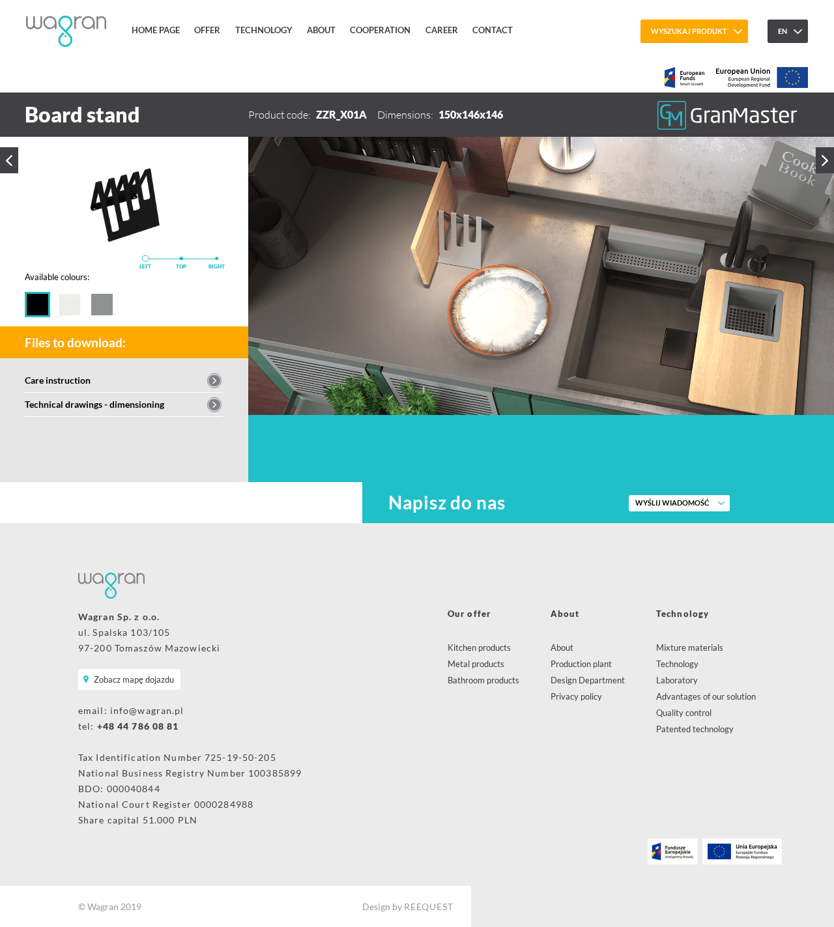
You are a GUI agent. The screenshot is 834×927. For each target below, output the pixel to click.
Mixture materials (689, 647)
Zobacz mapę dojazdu (134, 679)
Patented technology (695, 729)
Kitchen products (479, 647)
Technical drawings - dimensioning (94, 404)
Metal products (476, 664)
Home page (156, 30)
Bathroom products (483, 680)
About (321, 30)
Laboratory (677, 680)
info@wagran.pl (147, 710)
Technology (264, 30)
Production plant (581, 664)
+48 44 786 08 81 (138, 726)
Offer (207, 30)
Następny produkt (825, 160)
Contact (492, 30)
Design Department (588, 680)
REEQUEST (428, 906)
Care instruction (58, 380)
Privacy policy (576, 696)
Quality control (684, 712)
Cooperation (380, 30)
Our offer (469, 613)
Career (441, 30)
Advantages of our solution (706, 696)
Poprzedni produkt (9, 160)
